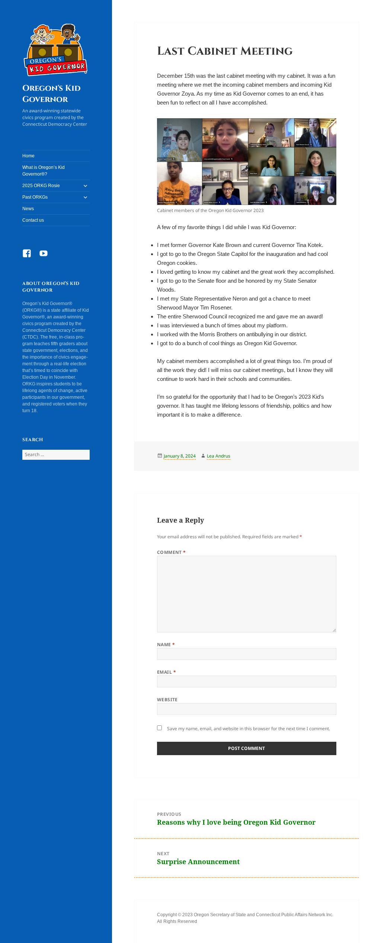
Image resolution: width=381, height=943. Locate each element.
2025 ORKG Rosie (41, 185)
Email (166, 672)
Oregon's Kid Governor (51, 94)
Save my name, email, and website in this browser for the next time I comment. (248, 728)
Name (166, 644)
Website (167, 699)
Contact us (33, 220)
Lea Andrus (218, 456)
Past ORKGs (35, 197)
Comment (171, 552)
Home (28, 155)
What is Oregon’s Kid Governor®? (43, 171)
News (28, 208)
